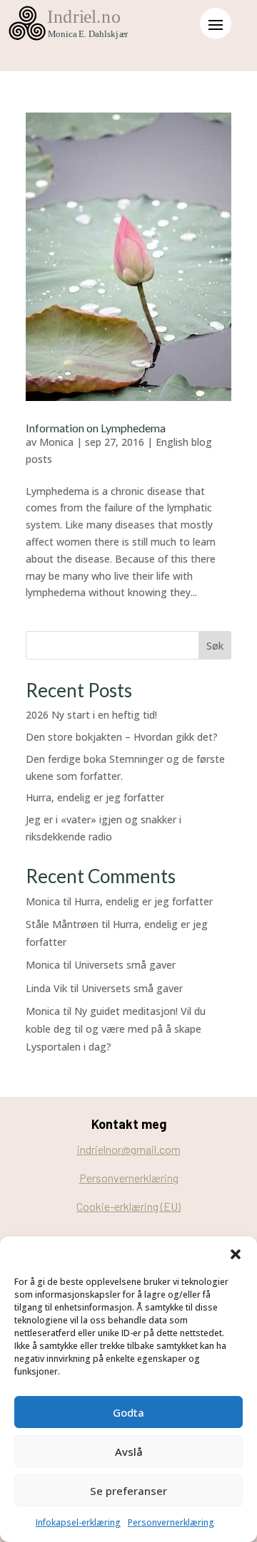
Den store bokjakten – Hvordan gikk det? (122, 737)
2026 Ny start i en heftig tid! (91, 714)
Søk (214, 645)
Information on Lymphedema (96, 427)
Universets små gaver (125, 964)
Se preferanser (128, 1491)
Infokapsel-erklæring (78, 1522)
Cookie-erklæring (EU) (128, 1206)
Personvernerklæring (171, 1522)
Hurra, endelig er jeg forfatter (95, 797)
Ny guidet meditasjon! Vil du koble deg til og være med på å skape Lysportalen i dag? (116, 1028)
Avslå (129, 1451)
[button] (235, 1254)
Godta (128, 1412)
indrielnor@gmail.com (129, 1149)
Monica (56, 442)
